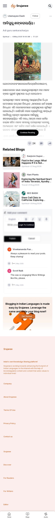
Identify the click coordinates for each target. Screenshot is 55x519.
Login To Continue (26, 225)
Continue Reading (27, 132)
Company (8, 384)
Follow (35, 16)
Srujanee (8, 349)
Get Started (27, 316)
